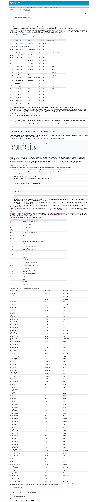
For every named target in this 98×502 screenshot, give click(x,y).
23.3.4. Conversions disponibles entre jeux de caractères (19, 23)
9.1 (41, 7)
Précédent (12, 13)
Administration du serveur (28, 12)
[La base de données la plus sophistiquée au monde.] (83, 2)
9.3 (38, 7)
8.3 (45, 7)
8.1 (47, 7)
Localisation (35, 12)
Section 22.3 (36, 136)
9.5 (36, 7)
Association (32, 5)
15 (20, 7)
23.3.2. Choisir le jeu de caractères (15, 20)
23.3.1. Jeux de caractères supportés (16, 19)
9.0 (42, 7)
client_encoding (30, 202)
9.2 (40, 7)
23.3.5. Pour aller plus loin (14, 24)
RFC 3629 (11, 498)
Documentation (22, 5)
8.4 (44, 7)
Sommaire (49, 14)
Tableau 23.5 (24, 214)
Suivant (86, 13)
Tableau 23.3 (13, 36)
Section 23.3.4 (62, 167)
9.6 (34, 7)
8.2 (46, 7)
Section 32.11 (19, 176)
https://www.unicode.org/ (15, 494)
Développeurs (38, 5)
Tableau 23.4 (14, 214)
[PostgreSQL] (15, 2)
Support (48, 5)
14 (21, 7)
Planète (44, 5)
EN (56, 7)
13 (30, 7)
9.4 (37, 7)
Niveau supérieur (49, 13)
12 (31, 7)
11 (32, 7)
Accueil (11, 5)
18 (16, 7)
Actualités (16, 5)
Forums (27, 5)
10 (33, 7)
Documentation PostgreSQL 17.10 (16, 12)
